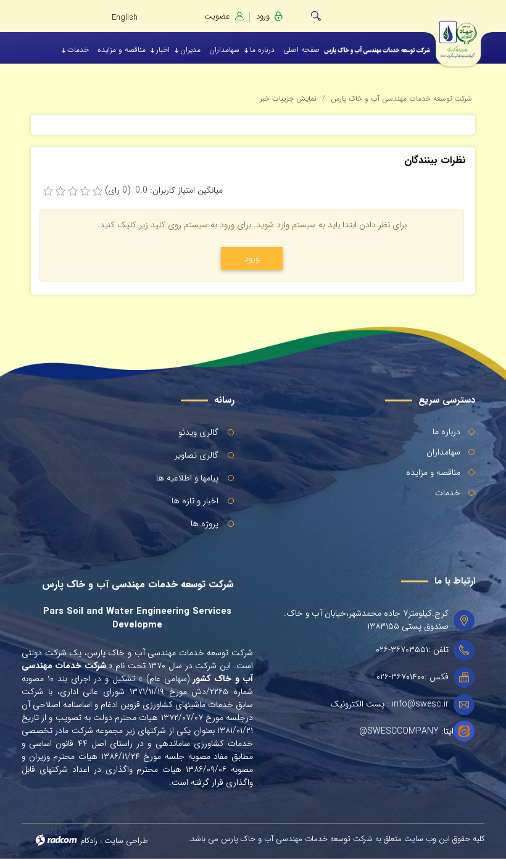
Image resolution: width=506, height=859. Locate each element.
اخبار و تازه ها (195, 501)
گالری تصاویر (196, 455)
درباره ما (446, 431)
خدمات (447, 493)
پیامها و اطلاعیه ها (187, 478)
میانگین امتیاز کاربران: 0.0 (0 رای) (164, 190)
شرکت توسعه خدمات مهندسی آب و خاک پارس (401, 98)
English (125, 17)
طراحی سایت (126, 840)
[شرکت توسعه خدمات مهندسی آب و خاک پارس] (465, 35)
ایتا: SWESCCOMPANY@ (406, 731)
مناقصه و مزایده (433, 472)
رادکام (88, 840)
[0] (48, 191)
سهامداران (443, 452)
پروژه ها (204, 523)
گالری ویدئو (198, 432)
